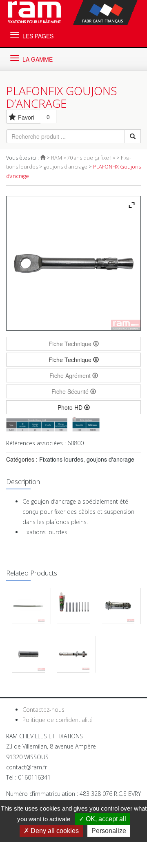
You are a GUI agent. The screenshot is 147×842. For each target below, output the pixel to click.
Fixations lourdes (61, 459)
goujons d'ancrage (65, 166)
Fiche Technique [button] (71, 359)
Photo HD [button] (71, 407)
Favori (26, 117)
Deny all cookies (54, 830)
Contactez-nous (43, 709)
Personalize (108, 830)
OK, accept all (105, 818)
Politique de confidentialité (57, 720)
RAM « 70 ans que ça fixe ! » (83, 157)
